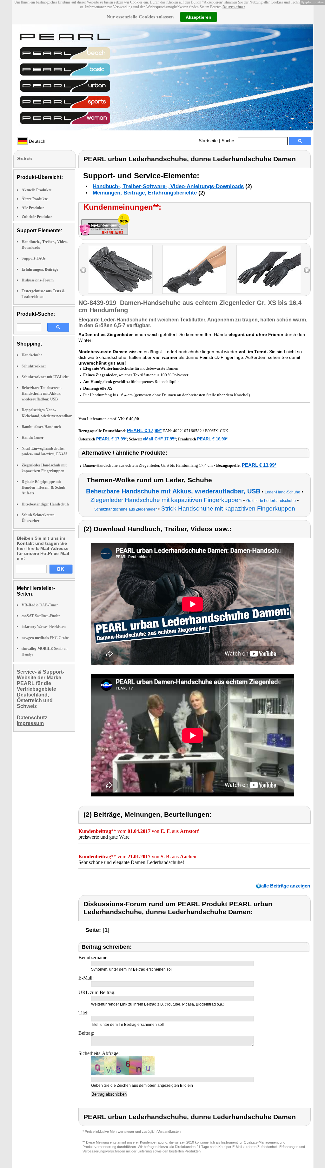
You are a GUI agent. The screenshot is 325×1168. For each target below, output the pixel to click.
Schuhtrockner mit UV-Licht (45, 377)
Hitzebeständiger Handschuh (45, 504)
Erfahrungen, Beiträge (40, 269)
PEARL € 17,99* (144, 430)
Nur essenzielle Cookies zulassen (140, 16)
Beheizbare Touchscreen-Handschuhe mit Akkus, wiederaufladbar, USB (42, 393)
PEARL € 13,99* (259, 465)
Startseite (208, 140)
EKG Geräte (45, 638)
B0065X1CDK (216, 431)
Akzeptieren (198, 16)
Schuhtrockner (34, 366)
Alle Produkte (33, 208)
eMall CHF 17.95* (159, 439)
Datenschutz (233, 7)
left (83, 270)
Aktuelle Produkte (36, 190)
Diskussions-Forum (38, 280)
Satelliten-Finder (41, 616)
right (307, 270)
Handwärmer (32, 437)
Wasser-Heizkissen (44, 626)
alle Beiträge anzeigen (285, 885)
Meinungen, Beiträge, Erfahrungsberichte (145, 193)
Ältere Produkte (35, 199)
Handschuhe (32, 355)
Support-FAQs (34, 258)
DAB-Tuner (40, 605)
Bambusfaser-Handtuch (41, 427)
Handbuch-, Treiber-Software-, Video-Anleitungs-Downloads (168, 186)
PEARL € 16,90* (212, 439)
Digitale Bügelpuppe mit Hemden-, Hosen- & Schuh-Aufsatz (44, 487)
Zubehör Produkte (37, 216)
